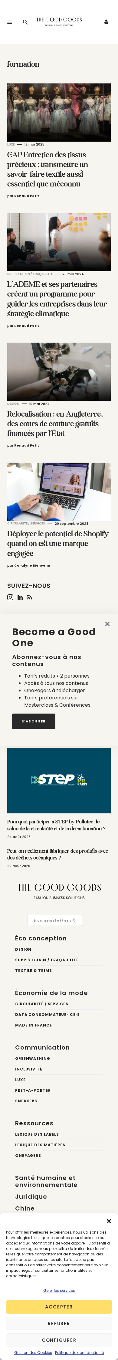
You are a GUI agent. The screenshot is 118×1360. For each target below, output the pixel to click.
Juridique (31, 1196)
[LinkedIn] (20, 597)
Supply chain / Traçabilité (30, 274)
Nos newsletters (53, 920)
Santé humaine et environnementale (46, 1181)
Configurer (59, 1340)
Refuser (59, 1323)
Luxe (11, 144)
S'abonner (34, 721)
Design (13, 403)
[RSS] (29, 597)
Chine (25, 1208)
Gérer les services (59, 1290)
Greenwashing (32, 1058)
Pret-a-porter (33, 1090)
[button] (109, 1221)
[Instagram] (10, 597)
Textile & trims (33, 970)
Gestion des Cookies (33, 1352)
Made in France (33, 1025)
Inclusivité (28, 1069)
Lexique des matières (40, 1144)
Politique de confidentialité (79, 1352)
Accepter (59, 1307)
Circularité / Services (26, 523)
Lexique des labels (37, 1134)
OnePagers (28, 1155)
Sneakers (26, 1101)
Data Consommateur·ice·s (47, 1014)
